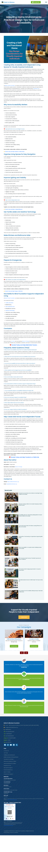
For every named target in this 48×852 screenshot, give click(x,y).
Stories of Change (25, 341)
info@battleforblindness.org (11, 484)
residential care (36, 88)
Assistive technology (9, 310)
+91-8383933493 (26, 679)
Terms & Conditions (14, 832)
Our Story (13, 341)
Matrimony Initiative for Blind (10, 761)
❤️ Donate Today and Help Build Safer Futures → (24, 345)
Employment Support (8, 774)
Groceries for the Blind (8, 759)
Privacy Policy (6, 832)
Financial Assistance (8, 769)
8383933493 (8, 729)
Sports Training (7, 772)
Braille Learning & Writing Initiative (34, 639)
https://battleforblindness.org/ (13, 481)
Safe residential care (10, 306)
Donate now (24, 667)
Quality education (9, 302)
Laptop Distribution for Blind (10, 763)
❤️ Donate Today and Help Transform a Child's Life (24, 457)
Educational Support (8, 767)
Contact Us (6, 750)
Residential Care (7, 765)
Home (22, 13)
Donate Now (14, 646)
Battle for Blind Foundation (10, 85)
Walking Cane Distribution (14, 639)
